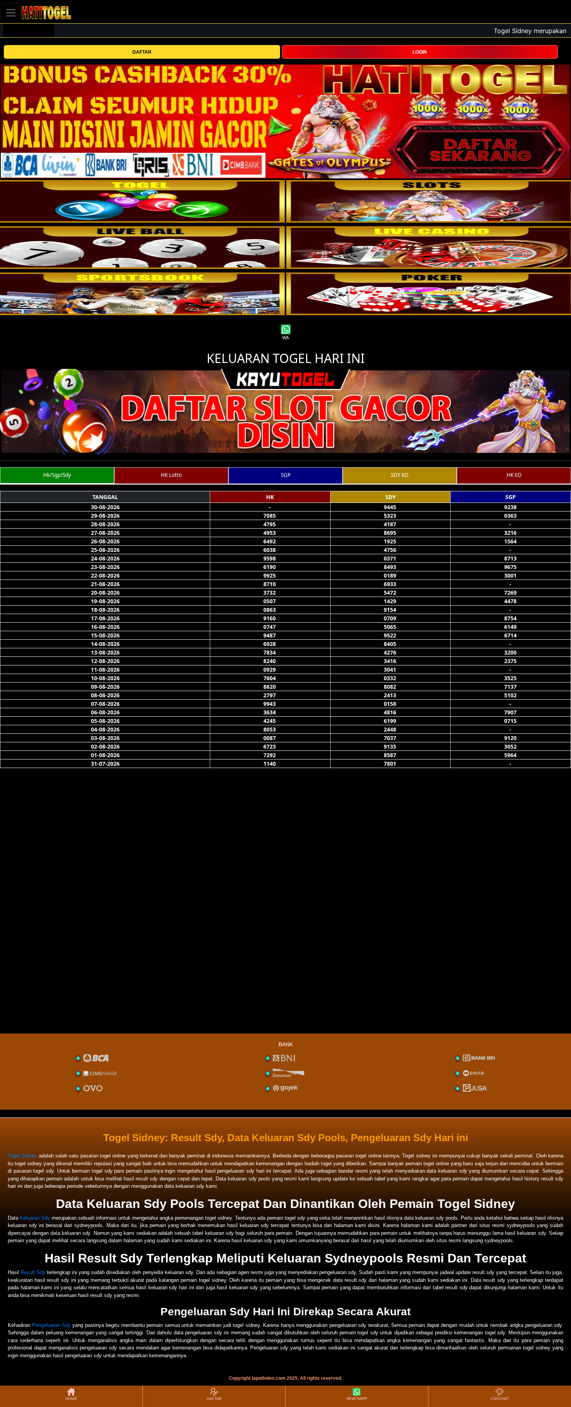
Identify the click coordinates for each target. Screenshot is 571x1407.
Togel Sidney (22, 1156)
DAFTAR (141, 52)
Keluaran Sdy (35, 1218)
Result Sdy (33, 1272)
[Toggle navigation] (11, 12)
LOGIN (420, 52)
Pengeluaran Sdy (51, 1325)
